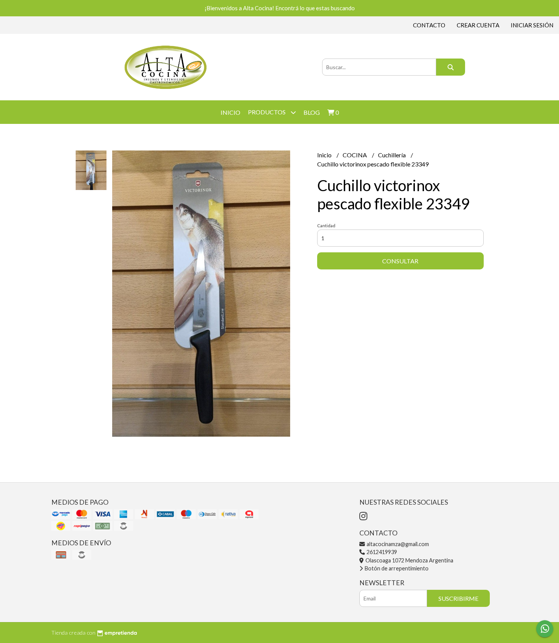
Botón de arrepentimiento (396, 568)
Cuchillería (392, 154)
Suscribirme (458, 598)
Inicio (230, 112)
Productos (267, 112)
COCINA (355, 154)
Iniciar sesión (532, 25)
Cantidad (326, 225)
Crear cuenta (478, 25)
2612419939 (381, 552)
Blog (311, 112)
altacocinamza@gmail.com (397, 544)
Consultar (400, 260)
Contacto (429, 25)
